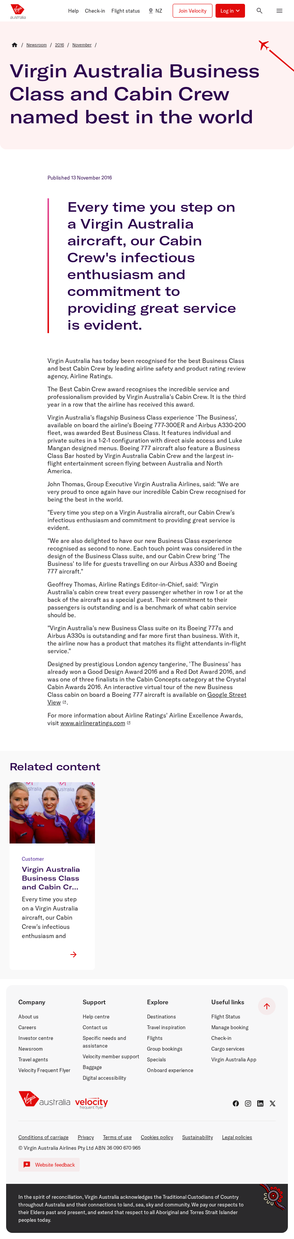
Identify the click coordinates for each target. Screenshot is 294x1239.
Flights (155, 1038)
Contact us (95, 1027)
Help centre (96, 1016)
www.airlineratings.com (92, 723)
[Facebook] (236, 1103)
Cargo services (228, 1049)
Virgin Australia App (233, 1059)
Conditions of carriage (43, 1137)
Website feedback (55, 1165)
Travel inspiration (166, 1027)
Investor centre (35, 1038)
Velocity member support (111, 1056)
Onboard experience (170, 1070)
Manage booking (229, 1027)
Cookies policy (157, 1137)
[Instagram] (248, 1103)
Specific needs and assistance (104, 1042)
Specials (156, 1059)
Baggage (92, 1067)
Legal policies (237, 1137)
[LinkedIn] (260, 1103)
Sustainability (197, 1137)
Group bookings (165, 1049)
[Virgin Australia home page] (18, 10)
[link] (36, 44)
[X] (273, 1103)
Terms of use (117, 1137)
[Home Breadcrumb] (15, 45)
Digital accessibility (104, 1078)
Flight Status (225, 1016)
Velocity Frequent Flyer (44, 1070)
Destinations (161, 1016)
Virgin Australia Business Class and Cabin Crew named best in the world (135, 93)
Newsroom (30, 1049)
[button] (73, 11)
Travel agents (33, 1059)
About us (28, 1016)
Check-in (221, 1038)
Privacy (86, 1137)
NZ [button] (158, 11)
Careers (27, 1027)
